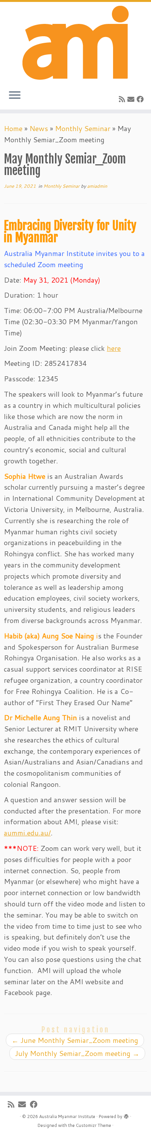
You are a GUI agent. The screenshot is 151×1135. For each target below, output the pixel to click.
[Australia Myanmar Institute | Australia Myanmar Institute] (75, 43)
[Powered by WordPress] (126, 1115)
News (38, 128)
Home (13, 128)
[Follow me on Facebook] (141, 99)
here (114, 348)
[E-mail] (132, 99)
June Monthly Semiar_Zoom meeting (75, 1040)
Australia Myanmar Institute (67, 1116)
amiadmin (97, 186)
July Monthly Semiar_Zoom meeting (77, 1053)
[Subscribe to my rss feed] (123, 99)
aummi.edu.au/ (27, 833)
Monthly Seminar (82, 128)
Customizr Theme (93, 1125)
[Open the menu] (15, 95)
